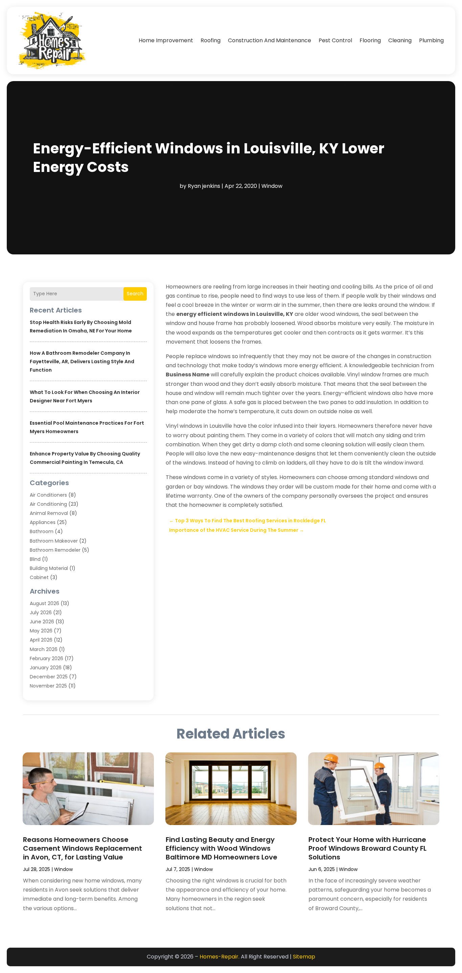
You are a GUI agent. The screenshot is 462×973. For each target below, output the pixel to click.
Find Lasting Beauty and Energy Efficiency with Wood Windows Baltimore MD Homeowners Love (221, 848)
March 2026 (43, 649)
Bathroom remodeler (55, 550)
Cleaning (400, 40)
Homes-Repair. (219, 956)
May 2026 (41, 630)
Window (271, 186)
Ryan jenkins (204, 186)
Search (135, 293)
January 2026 (46, 667)
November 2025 (48, 685)
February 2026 (46, 658)
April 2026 (41, 640)
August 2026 (44, 603)
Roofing (211, 40)
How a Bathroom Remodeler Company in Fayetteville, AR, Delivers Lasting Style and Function (82, 361)
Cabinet (39, 577)
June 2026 (42, 621)
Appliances (42, 522)
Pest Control (335, 40)
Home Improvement (166, 40)
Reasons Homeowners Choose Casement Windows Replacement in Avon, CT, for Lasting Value (82, 848)
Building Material (49, 568)
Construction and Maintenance (269, 40)
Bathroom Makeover (54, 541)
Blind (35, 559)
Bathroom (41, 531)
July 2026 (41, 612)
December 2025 (49, 676)
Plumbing (431, 40)
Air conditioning (48, 504)
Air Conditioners (48, 495)
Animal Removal (49, 513)
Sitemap (304, 956)
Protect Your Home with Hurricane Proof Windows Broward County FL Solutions (367, 848)
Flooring (370, 40)
